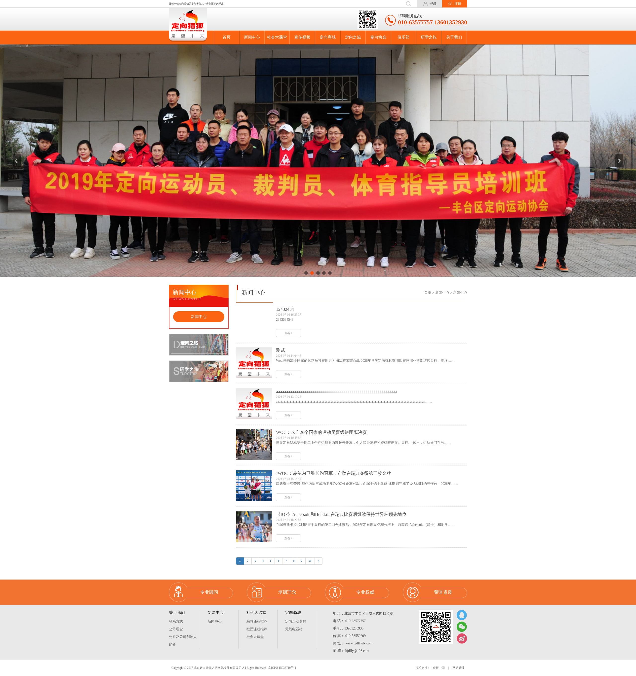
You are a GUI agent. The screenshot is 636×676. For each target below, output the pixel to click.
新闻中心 (252, 37)
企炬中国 (439, 668)
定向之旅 (353, 37)
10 (310, 560)
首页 (227, 37)
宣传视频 (302, 37)
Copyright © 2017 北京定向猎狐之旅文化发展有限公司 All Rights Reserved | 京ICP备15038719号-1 (233, 668)
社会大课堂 (277, 37)
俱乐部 (403, 37)
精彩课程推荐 (256, 621)
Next (619, 160)
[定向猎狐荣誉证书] (318, 161)
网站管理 (459, 668)
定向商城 (328, 37)
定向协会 (378, 37)
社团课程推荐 (256, 629)
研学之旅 (429, 37)
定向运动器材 (295, 621)
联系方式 (176, 621)
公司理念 (176, 629)
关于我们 (454, 37)
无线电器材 (294, 629)
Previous (17, 160)
